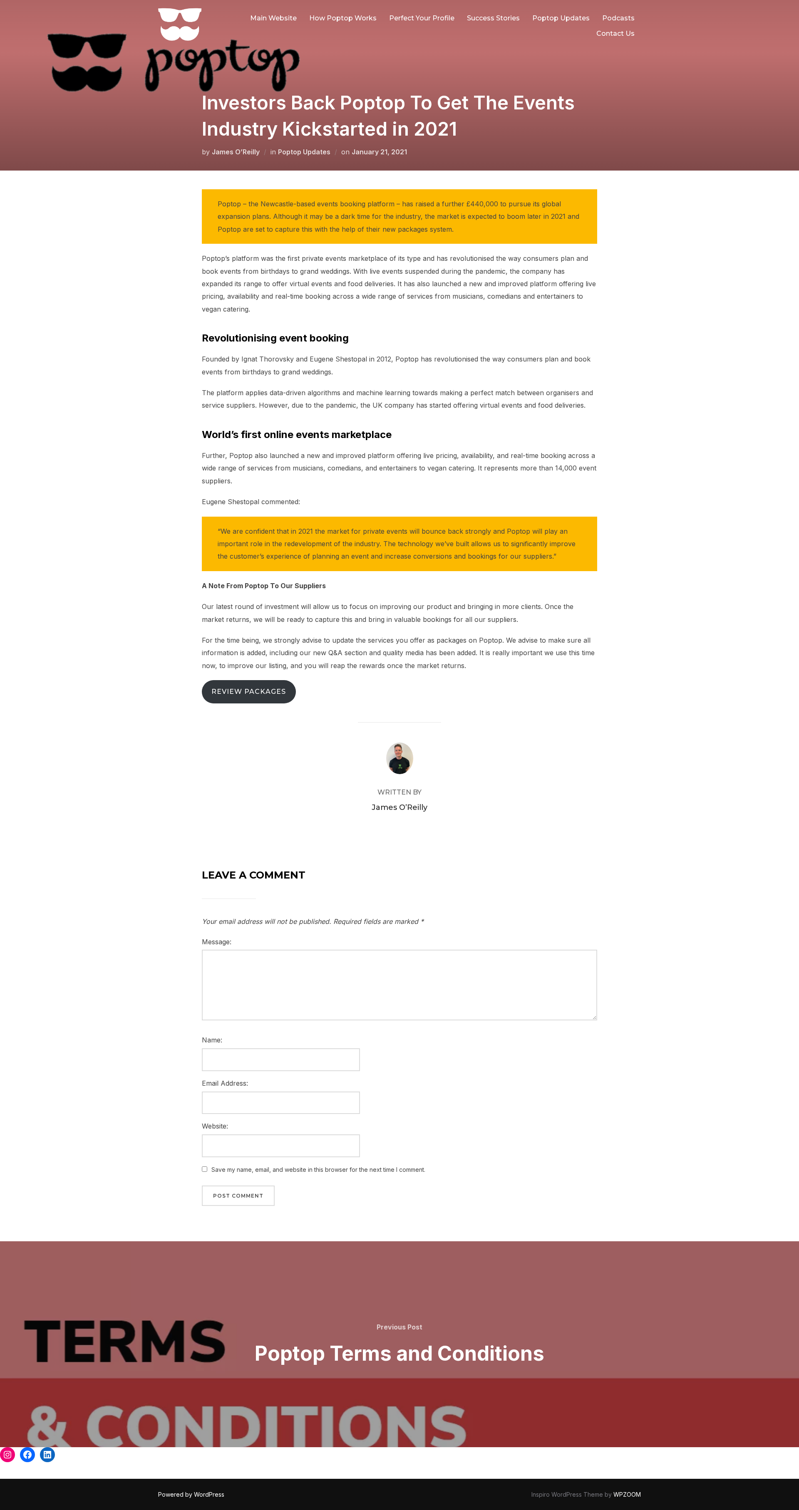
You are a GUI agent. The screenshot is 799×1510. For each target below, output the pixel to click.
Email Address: (225, 1083)
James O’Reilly (236, 152)
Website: (215, 1126)
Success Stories (493, 18)
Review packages (248, 692)
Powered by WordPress (191, 1494)
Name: (212, 1040)
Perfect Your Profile (421, 18)
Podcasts (618, 18)
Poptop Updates (561, 18)
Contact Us (615, 33)
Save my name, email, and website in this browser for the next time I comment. (318, 1169)
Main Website (273, 18)
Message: (216, 942)
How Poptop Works (343, 18)
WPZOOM (627, 1494)
